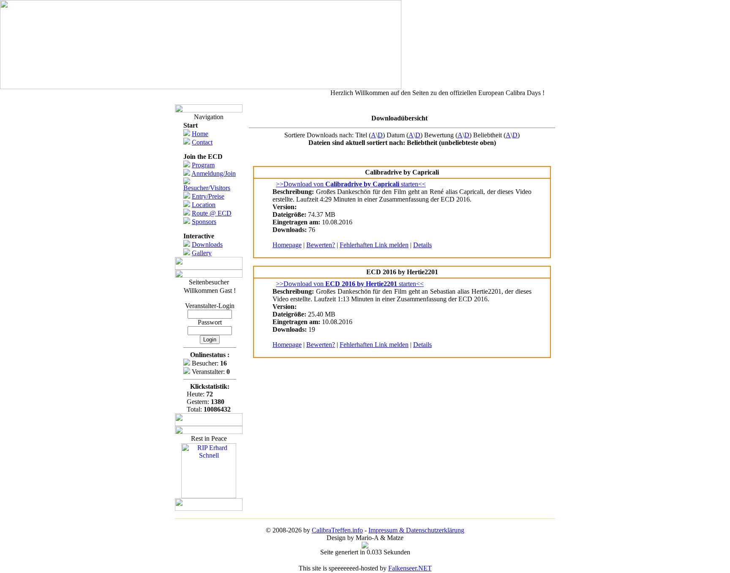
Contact (202, 142)
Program (203, 165)
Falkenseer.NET (410, 568)
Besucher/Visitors (206, 187)
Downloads (207, 244)
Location (203, 204)
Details (422, 244)
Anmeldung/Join (213, 173)
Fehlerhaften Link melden (374, 244)
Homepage (287, 244)
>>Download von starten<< (351, 184)
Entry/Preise (208, 196)
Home (200, 133)
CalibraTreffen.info (337, 530)
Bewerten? (320, 244)
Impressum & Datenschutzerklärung (416, 530)
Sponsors (204, 221)
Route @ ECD (212, 213)
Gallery (202, 252)
